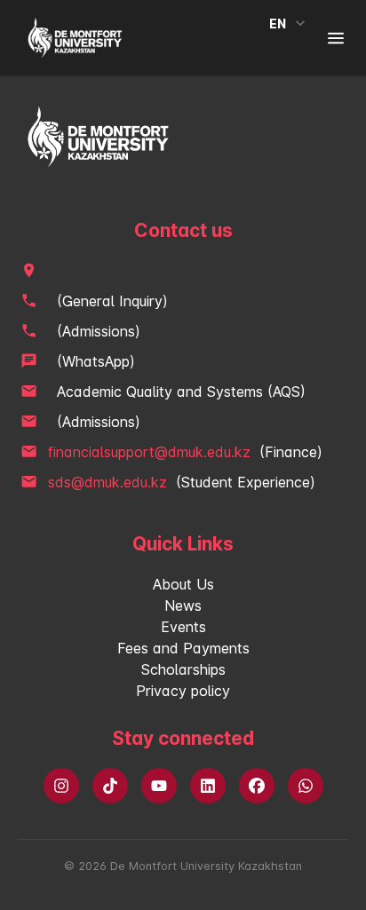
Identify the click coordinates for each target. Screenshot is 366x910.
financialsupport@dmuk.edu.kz (149, 452)
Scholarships (183, 669)
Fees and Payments (183, 648)
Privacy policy (183, 691)
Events (183, 627)
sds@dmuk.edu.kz (107, 482)
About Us (183, 584)
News (183, 605)
